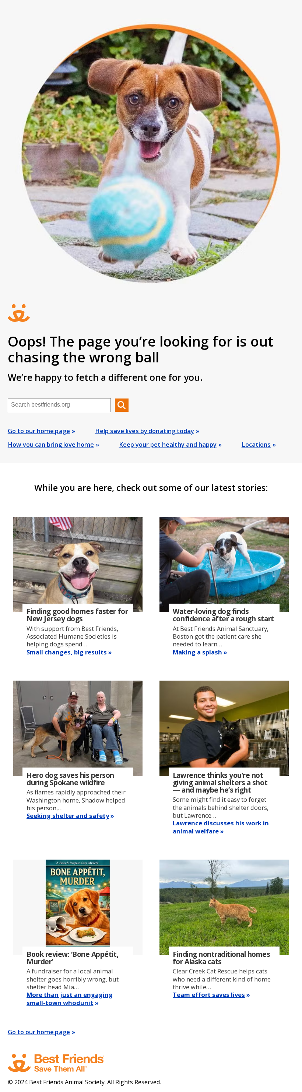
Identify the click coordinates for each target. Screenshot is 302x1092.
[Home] (63, 1063)
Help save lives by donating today (144, 430)
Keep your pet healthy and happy (168, 444)
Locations (256, 444)
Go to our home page (39, 430)
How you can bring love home (51, 444)
